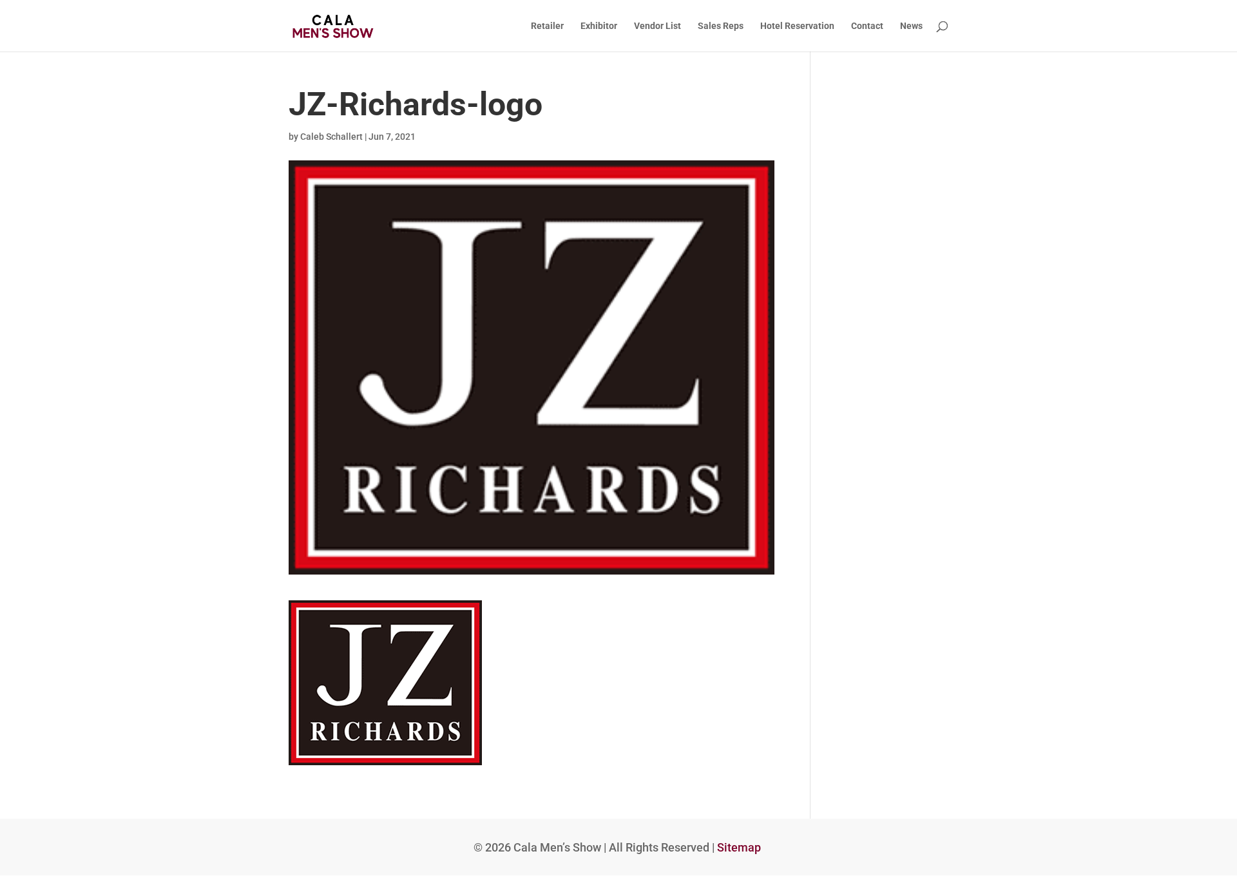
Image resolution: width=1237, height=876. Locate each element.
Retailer (547, 26)
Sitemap (739, 847)
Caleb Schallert (331, 136)
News (911, 26)
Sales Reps (720, 26)
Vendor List (657, 26)
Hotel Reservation (797, 26)
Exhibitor (598, 26)
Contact (867, 26)
